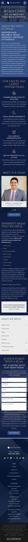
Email (3, 394)
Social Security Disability (14, 476)
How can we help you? (8, 403)
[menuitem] (13, 325)
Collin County (7, 245)
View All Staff (14, 214)
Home (14, 466)
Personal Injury (14, 473)
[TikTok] (20, 458)
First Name (5, 379)
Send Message (14, 433)
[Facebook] (8, 458)
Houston (5, 259)
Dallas (4, 248)
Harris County (7, 257)
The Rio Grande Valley (9, 251)
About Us (14, 469)
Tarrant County (7, 262)
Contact (14, 479)
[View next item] (15, 210)
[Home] (13, 3)
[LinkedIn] (11, 458)
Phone (4, 389)
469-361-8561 (14, 454)
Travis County (6, 265)
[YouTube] (23, 458)
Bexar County (7, 254)
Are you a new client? (7, 399)
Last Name (5, 384)
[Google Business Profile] (5, 458)
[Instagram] (17, 458)
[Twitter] (14, 458)
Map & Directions (14, 493)
